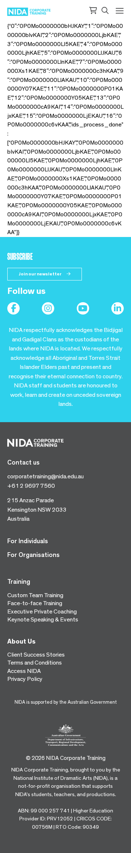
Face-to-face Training (34, 603)
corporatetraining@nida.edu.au (45, 476)
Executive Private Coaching (42, 611)
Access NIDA (24, 671)
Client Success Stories (36, 655)
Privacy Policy (25, 679)
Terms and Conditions (34, 662)
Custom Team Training (35, 595)
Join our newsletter (40, 274)
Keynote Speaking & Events (42, 619)
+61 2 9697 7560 (31, 486)
